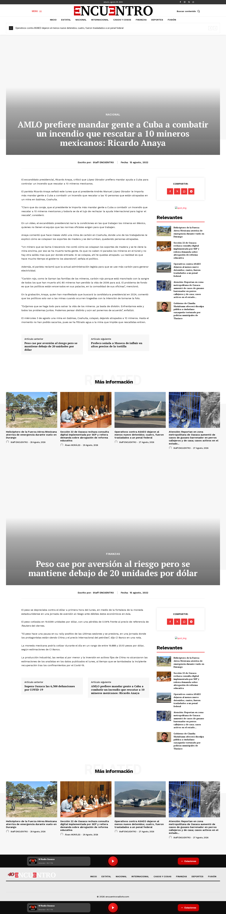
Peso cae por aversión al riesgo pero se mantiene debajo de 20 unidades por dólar (50, 346)
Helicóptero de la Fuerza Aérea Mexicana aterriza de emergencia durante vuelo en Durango (189, 232)
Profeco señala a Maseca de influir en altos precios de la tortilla (116, 344)
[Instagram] (184, 2)
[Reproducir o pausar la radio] (113, 907)
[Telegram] (191, 191)
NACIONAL (113, 114)
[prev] (210, 28)
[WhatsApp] (193, 2)
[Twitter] (189, 2)
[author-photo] (8, 442)
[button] (189, 11)
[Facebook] (180, 2)
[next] (215, 28)
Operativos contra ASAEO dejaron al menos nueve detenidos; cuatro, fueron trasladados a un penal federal (69, 28)
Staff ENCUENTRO (103, 162)
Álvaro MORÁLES (72, 445)
